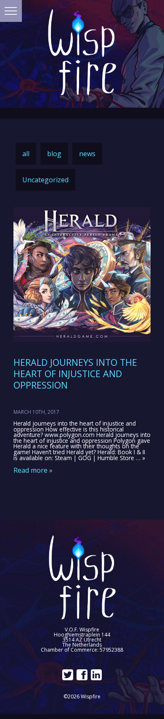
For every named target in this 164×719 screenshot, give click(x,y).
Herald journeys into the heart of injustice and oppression (75, 373)
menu (11, 11)
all (25, 153)
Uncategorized (45, 179)
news (87, 153)
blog (54, 153)
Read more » (33, 470)
